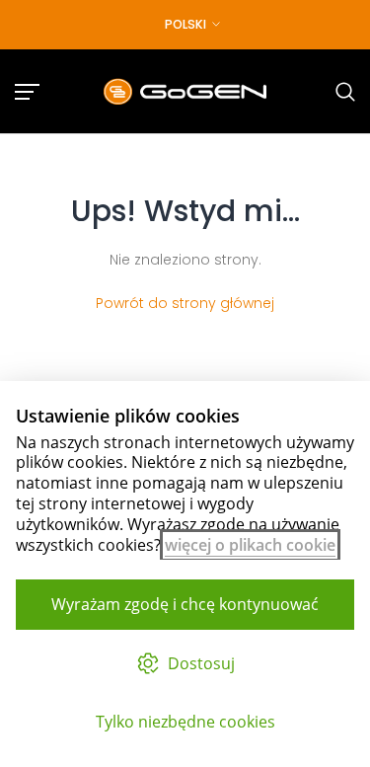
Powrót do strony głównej (185, 303)
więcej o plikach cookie (250, 545)
